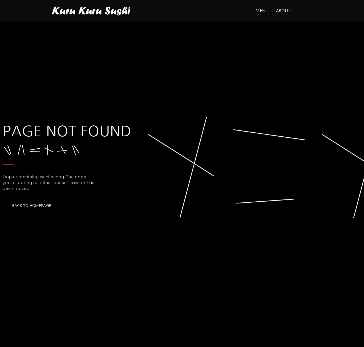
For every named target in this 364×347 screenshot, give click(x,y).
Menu (262, 11)
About (283, 11)
